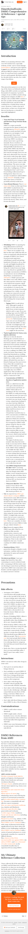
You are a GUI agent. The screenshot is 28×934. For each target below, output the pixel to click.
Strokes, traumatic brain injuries (12, 776)
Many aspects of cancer (9, 793)
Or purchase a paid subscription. (14, 909)
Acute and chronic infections (11, 815)
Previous (6, 916)
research (9, 319)
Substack (7, 931)
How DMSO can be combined (11, 822)
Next (23, 916)
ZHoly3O (11, 177)
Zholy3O (17, 129)
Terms (19, 922)
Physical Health (6, 6)
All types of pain (7, 784)
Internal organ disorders (10, 809)
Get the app (21, 927)
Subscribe (19, 2)
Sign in (25, 2)
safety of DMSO (6, 842)
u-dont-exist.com (9, 24)
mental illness (5, 67)
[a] (16, 224)
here (22, 97)
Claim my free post (14, 905)
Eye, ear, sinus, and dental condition (13, 805)
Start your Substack (10, 927)
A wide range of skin (8, 813)
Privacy (15, 922)
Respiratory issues (7, 818)
